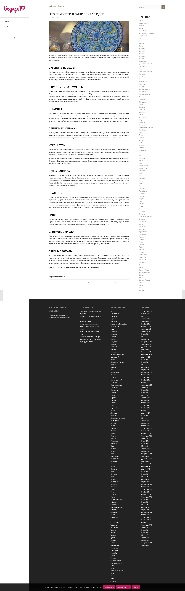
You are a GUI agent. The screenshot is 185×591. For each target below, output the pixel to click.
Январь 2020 (146, 456)
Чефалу (141, 267)
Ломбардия (143, 130)
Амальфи (142, 26)
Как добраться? (144, 89)
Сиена (141, 224)
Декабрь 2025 (146, 311)
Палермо (142, 178)
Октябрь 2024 (146, 326)
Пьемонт (142, 194)
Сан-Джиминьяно (145, 216)
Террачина (142, 237)
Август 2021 (145, 413)
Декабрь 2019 (146, 459)
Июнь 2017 (145, 533)
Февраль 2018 (146, 512)
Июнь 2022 (145, 393)
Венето (141, 54)
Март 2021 (145, 423)
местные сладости (97, 197)
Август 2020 (145, 438)
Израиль (142, 74)
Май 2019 (144, 477)
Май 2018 (144, 505)
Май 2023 (144, 365)
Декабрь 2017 (146, 517)
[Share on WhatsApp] (115, 282)
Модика (141, 148)
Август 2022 (145, 388)
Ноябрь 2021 (146, 408)
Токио (141, 242)
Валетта (141, 46)
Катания (142, 112)
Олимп (82, 329)
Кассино (142, 110)
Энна (140, 283)
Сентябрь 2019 (146, 466)
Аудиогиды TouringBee (147, 33)
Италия (53, 6)
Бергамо (142, 41)
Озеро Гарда (143, 166)
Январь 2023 (146, 375)
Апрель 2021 (146, 421)
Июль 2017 (145, 530)
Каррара (142, 107)
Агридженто (143, 23)
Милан (141, 143)
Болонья (142, 43)
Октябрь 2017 (146, 522)
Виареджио (143, 61)
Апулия (141, 28)
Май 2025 (144, 316)
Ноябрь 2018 (146, 492)
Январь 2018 (146, 515)
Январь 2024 (146, 344)
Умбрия (141, 250)
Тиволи (141, 239)
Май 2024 (144, 337)
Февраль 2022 (146, 400)
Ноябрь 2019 (146, 461)
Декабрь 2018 (146, 489)
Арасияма (142, 31)
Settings (136, 587)
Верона (141, 59)
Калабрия (142, 92)
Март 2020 (145, 451)
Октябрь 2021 (146, 410)
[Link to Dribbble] (14, 37)
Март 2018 (145, 510)
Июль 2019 (145, 471)
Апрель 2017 (146, 538)
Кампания (142, 99)
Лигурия (142, 125)
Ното (140, 163)
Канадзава (142, 102)
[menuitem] (14, 21)
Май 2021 (144, 418)
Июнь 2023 (145, 362)
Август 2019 (145, 469)
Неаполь (142, 158)
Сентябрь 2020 (146, 436)
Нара (140, 155)
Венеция (142, 56)
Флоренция (143, 255)
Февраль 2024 (146, 342)
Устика (141, 252)
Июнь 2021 (145, 415)
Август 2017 (145, 527)
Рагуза (141, 199)
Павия (141, 176)
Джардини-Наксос (145, 71)
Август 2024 (145, 332)
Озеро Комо (143, 168)
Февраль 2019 (146, 484)
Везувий (142, 51)
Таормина (142, 234)
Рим (140, 201)
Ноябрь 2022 (146, 380)
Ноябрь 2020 (146, 431)
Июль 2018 (145, 499)
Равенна (142, 196)
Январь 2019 (146, 487)
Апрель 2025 (146, 319)
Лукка (141, 135)
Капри (141, 104)
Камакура (142, 97)
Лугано (141, 132)
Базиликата (143, 36)
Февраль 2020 (146, 454)
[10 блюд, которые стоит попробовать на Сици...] (1, 295)
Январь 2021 (146, 426)
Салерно (142, 214)
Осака (141, 173)
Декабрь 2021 (146, 405)
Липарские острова (146, 127)
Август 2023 (145, 357)
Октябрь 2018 (146, 494)
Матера (141, 140)
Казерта (141, 87)
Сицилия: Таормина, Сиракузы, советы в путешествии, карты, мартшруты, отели (90, 339)
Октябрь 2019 (146, 464)
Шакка (141, 275)
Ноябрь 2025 (146, 314)
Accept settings (109, 587)
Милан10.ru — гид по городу (89, 326)
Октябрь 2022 (146, 382)
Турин (141, 247)
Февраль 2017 (146, 543)
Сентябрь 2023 (146, 354)
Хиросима (142, 260)
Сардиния (142, 222)
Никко (141, 160)
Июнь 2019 (145, 474)
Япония (141, 290)
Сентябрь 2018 (146, 497)
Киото (141, 115)
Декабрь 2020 (146, 428)
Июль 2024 (145, 334)
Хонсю (141, 265)
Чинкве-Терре (144, 270)
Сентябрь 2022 (146, 385)
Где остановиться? (145, 64)
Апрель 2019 (146, 479)
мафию (110, 175)
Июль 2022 (145, 390)
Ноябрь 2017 (146, 520)
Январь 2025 (146, 321)
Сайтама (142, 211)
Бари (140, 38)
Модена (141, 145)
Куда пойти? (143, 117)
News (141, 20)
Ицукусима (143, 82)
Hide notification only (123, 587)
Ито (140, 79)
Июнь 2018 (145, 502)
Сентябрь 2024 (146, 329)
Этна (140, 288)
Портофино (143, 191)
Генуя (141, 69)
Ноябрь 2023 (146, 349)
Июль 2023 (145, 359)
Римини (141, 204)
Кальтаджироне (144, 94)
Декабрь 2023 (146, 347)
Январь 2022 (146, 403)
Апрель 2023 (146, 367)
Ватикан (142, 48)
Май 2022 (144, 395)
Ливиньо (142, 122)
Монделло (142, 150)
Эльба (141, 278)
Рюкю (141, 206)
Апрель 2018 (146, 507)
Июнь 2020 (145, 444)
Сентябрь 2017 (146, 525)
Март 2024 (145, 339)
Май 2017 (144, 535)
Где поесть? (143, 66)
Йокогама (142, 84)
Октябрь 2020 (146, 433)
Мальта (141, 138)
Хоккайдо (142, 262)
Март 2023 (145, 370)
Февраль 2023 (146, 372)
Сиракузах (61, 135)
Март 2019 (145, 482)
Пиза (140, 186)
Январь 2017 (146, 545)
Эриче (141, 285)
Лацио (141, 120)
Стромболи (143, 232)
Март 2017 (145, 540)
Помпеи (142, 188)
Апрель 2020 (146, 449)
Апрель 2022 (146, 398)
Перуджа (142, 183)
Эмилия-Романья (145, 280)
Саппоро (142, 219)
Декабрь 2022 (146, 377)
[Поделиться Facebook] (62, 282)
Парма (141, 181)
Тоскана (141, 244)
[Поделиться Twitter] (89, 282)
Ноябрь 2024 (146, 324)
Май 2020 (144, 446)
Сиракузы (142, 227)
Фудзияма (142, 257)
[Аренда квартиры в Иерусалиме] (183, 295)
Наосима (142, 153)
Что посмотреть (144, 272)
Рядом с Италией (145, 209)
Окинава (142, 171)
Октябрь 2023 (146, 352)
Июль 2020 (145, 441)
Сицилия (61, 6)
